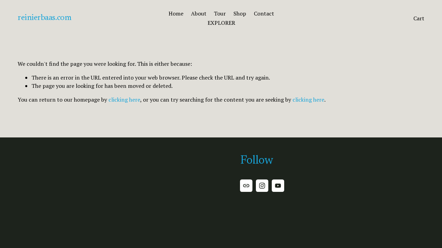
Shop (239, 13)
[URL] (246, 185)
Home (176, 13)
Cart (418, 18)
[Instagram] (262, 185)
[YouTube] (278, 185)
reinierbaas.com (44, 18)
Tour (220, 13)
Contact (264, 13)
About (198, 13)
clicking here (124, 99)
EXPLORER (221, 23)
